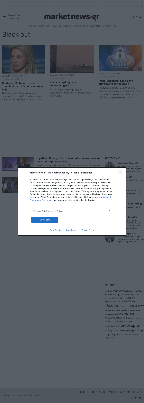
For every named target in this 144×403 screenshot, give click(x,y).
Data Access (71, 230)
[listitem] (72, 211)
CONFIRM (45, 220)
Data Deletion (56, 230)
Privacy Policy (88, 230)
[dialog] (72, 201)
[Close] (120, 173)
